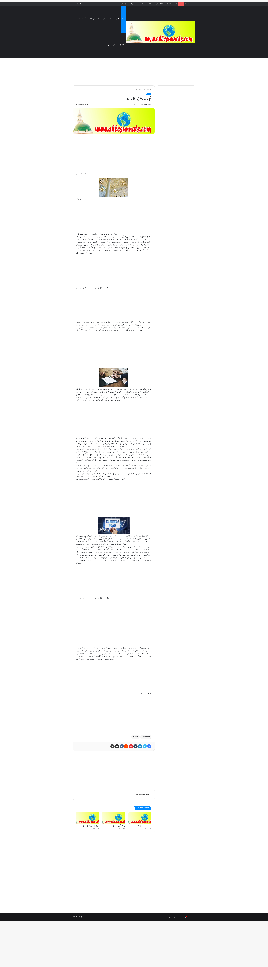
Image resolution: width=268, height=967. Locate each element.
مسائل (99, 19)
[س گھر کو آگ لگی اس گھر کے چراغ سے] (113, 818)
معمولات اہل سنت (121, 45)
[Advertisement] (134, 65)
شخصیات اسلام (92, 19)
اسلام (123, 19)
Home (148, 90)
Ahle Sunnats (190, 917)
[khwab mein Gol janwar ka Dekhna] (139, 818)
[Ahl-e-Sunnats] (160, 32)
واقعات (109, 19)
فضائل (104, 19)
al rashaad (145, 736)
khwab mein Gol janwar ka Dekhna (141, 826)
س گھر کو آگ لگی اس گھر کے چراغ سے (118, 826)
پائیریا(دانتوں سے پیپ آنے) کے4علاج (91, 826)
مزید (109, 45)
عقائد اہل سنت (116, 19)
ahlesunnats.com (145, 105)
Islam (135, 736)
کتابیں (114, 45)
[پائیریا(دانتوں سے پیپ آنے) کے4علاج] (87, 818)
